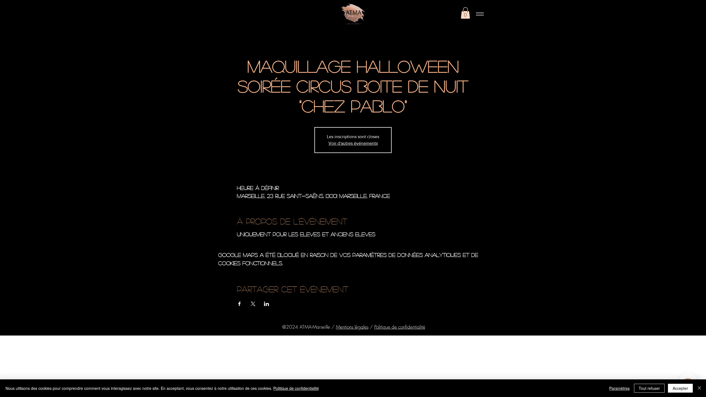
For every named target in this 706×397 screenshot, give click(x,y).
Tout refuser (649, 388)
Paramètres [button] (619, 388)
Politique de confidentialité (399, 327)
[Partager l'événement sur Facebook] (239, 304)
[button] (465, 13)
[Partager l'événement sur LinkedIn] (266, 304)
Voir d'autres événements (353, 143)
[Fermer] (699, 388)
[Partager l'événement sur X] (253, 304)
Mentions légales (352, 327)
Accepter (680, 388)
